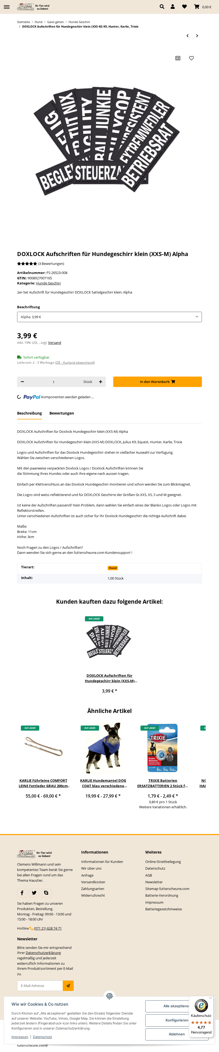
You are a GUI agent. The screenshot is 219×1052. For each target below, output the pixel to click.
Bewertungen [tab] (61, 413)
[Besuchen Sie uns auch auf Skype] (46, 893)
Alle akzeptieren (176, 1006)
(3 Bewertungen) (51, 263)
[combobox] (109, 317)
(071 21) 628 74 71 (48, 928)
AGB (148, 875)
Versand (54, 342)
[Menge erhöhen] (100, 382)
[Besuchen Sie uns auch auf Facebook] (22, 893)
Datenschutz (155, 868)
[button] (163, 7)
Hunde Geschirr (48, 283)
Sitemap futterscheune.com (167, 888)
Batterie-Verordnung (161, 895)
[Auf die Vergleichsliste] (178, 58)
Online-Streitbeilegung (163, 861)
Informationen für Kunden (102, 861)
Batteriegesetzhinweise (163, 909)
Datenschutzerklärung (43, 952)
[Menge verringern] (22, 382)
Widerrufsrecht (93, 895)
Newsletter (154, 882)
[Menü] (210, 999)
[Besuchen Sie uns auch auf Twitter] (34, 893)
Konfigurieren (177, 1020)
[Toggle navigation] (7, 4)
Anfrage (87, 875)
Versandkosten (93, 882)
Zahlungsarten (92, 888)
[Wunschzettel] (184, 7)
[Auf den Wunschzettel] (191, 58)
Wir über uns (91, 868)
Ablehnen (177, 1034)
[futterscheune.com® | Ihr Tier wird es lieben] (34, 7)
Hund (112, 568)
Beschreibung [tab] (29, 413)
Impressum (154, 902)
